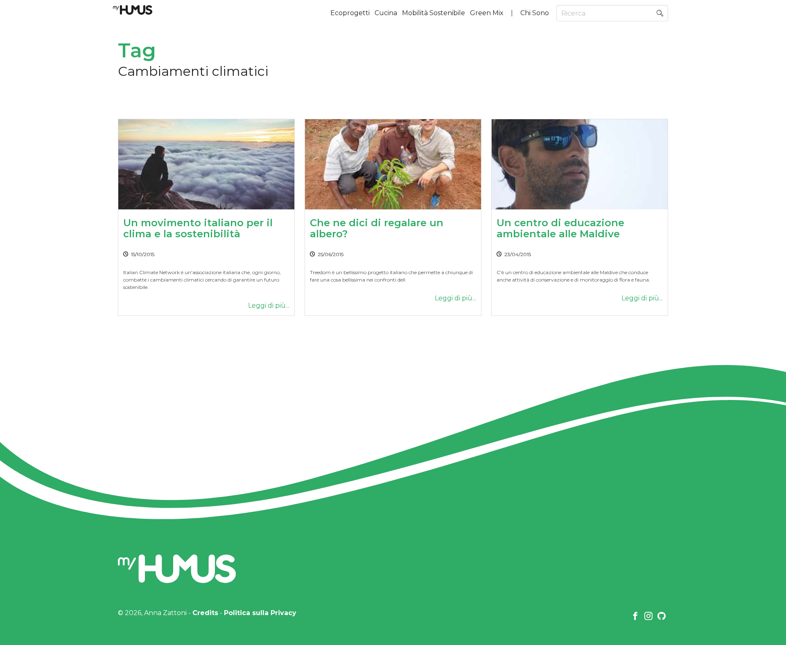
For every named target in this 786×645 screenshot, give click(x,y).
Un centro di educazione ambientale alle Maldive (560, 228)
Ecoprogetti (350, 13)
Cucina (386, 13)
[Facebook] (635, 617)
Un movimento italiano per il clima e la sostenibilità (198, 228)
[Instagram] (648, 617)
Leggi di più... (268, 305)
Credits (205, 613)
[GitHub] (661, 617)
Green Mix (487, 13)
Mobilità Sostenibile (433, 13)
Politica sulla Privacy (260, 613)
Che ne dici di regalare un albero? (376, 228)
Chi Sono (534, 13)
